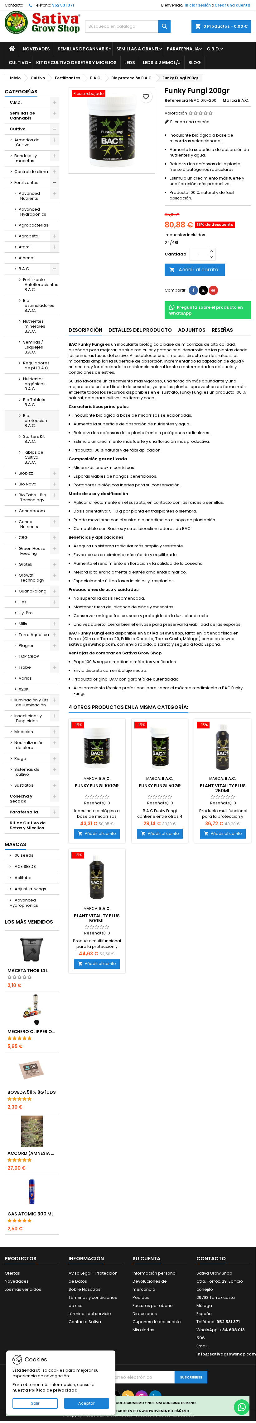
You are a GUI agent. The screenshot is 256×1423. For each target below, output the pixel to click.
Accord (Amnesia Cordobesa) (31, 1153)
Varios (25, 678)
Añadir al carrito (193, 269)
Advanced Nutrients (29, 195)
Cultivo (18, 62)
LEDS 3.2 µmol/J (162, 62)
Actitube (22, 878)
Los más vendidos (29, 921)
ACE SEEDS (25, 866)
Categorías (21, 91)
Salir (35, 1403)
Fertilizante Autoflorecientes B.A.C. (40, 285)
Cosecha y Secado (21, 798)
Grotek (25, 564)
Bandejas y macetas (25, 158)
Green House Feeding (32, 550)
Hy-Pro (26, 613)
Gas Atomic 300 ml (30, 1213)
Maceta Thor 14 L (27, 970)
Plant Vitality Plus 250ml (223, 788)
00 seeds (23, 855)
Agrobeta (28, 236)
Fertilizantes (26, 182)
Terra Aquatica (34, 635)
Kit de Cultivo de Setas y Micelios (76, 62)
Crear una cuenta (232, 5)
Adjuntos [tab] (191, 330)
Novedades (36, 49)
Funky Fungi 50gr (160, 786)
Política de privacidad (53, 1390)
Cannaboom (32, 511)
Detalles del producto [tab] (140, 330)
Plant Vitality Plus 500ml (97, 918)
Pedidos (141, 1297)
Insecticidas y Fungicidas (28, 718)
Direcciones (145, 1314)
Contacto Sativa (85, 1322)
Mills (23, 624)
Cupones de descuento (157, 1322)
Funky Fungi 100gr (97, 786)
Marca (230, 100)
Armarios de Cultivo (27, 142)
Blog (194, 62)
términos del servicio (90, 1314)
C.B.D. (213, 49)
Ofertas (12, 1273)
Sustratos (23, 785)
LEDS (129, 62)
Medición (23, 732)
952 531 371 (63, 5)
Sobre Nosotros (84, 1289)
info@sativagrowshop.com (226, 1354)
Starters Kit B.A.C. (34, 438)
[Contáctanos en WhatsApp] (241, 1407)
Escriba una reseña (190, 122)
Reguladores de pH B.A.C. (36, 365)
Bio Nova (27, 484)
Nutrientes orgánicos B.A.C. (34, 384)
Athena (26, 258)
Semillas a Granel (137, 49)
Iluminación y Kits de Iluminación (31, 702)
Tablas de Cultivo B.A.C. (33, 457)
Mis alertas (143, 1330)
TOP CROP (29, 656)
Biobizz (26, 473)
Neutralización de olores (29, 745)
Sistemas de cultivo (27, 771)
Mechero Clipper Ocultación (31, 1031)
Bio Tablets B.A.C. (34, 402)
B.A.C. (24, 269)
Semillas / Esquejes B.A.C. (33, 347)
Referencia (176, 100)
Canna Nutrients (28, 524)
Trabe (25, 667)
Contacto (14, 5)
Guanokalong (32, 591)
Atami (25, 247)
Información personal (154, 1273)
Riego (20, 758)
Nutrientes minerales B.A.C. (34, 326)
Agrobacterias (33, 225)
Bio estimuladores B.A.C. (38, 305)
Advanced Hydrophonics (24, 902)
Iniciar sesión (198, 5)
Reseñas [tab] (222, 330)
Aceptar (86, 1403)
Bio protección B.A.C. (35, 420)
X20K (24, 689)
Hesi (23, 602)
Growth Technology (31, 577)
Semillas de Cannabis (83, 49)
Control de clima (31, 172)
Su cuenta (146, 1258)
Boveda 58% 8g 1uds (31, 1092)
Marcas (15, 844)
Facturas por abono (153, 1305)
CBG (23, 538)
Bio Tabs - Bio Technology (32, 497)
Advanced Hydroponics (32, 211)
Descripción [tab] (85, 330)
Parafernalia (183, 49)
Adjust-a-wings (30, 889)
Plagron (27, 645)
